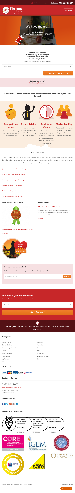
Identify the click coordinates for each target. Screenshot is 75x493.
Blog (38, 350)
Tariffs (4, 350)
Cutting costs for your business (11, 191)
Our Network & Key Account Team (12, 196)
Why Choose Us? (7, 353)
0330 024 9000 (66, 3)
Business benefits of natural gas (12, 185)
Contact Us (54, 3)
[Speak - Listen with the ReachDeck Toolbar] (66, 488)
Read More (5, 233)
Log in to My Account (36, 83)
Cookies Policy (18, 484)
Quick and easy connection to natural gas (15, 169)
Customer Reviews (43, 356)
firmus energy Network (9, 348)
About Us (40, 345)
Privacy (4, 362)
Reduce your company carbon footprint (14, 180)
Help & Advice (6, 356)
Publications (41, 348)
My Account (5, 359)
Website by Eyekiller (67, 484)
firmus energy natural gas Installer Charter (17, 230)
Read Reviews (20, 251)
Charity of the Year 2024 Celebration (51, 207)
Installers (40, 342)
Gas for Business (7, 345)
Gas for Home (6, 342)
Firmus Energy (12, 10)
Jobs (38, 359)
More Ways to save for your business (13, 174)
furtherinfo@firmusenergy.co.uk (11, 387)
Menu (70, 10)
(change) (44, 2)
